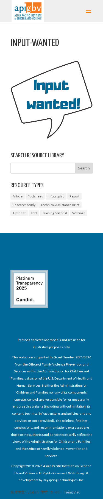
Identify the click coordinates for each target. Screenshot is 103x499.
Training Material (54, 213)
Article (18, 196)
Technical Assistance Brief (60, 205)
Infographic (56, 196)
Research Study (24, 205)
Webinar (78, 213)
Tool (34, 213)
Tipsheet (19, 213)
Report (74, 196)
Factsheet (35, 196)
